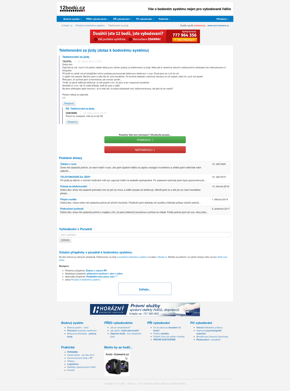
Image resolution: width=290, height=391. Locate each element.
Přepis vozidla (68, 199)
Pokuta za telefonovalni (73, 186)
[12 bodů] (72, 9)
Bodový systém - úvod (77, 327)
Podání (161, 333)
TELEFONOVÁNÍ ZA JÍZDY (75, 177)
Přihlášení (221, 18)
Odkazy (70, 360)
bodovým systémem (82, 330)
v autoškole (208, 339)
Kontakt (70, 370)
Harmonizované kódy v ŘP (80, 357)
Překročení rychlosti (71, 208)
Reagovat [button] (69, 103)
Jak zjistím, (124, 330)
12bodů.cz (162, 256)
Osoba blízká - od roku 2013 (80, 354)
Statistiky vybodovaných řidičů (81, 366)
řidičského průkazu (209, 327)
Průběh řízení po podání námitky (169, 336)
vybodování (121, 18)
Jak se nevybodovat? (120, 327)
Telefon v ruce (68, 164)
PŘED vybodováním (96, 18)
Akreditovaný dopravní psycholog (212, 336)
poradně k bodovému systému (110, 252)
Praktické (164, 18)
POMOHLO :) (145, 140)
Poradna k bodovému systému (85, 279)
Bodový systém (71, 18)
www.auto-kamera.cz (218, 25)
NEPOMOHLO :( (145, 150)
